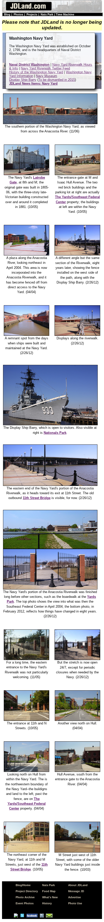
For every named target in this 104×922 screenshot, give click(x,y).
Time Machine (65, 14)
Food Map (49, 891)
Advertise (74, 897)
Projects (32, 14)
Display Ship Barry (22, 80)
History (47, 903)
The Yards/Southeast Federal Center (27, 804)
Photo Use (75, 903)
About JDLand (78, 885)
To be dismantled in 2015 (56, 80)
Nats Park (47, 14)
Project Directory (27, 891)
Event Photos (25, 903)
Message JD (76, 891)
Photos (18, 14)
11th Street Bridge (36, 498)
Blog (7, 14)
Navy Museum (46, 76)
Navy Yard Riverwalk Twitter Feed (45, 68)
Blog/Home (23, 885)
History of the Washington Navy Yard (36, 72)
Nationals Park (55, 433)
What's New (50, 897)
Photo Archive (25, 897)
